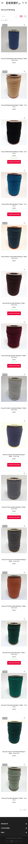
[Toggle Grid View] (21, 16)
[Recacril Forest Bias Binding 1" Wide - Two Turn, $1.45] (14, 633)
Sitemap (20, 838)
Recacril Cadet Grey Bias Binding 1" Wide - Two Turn (14, 408)
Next (6, 20)
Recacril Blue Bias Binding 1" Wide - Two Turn (14, 205)
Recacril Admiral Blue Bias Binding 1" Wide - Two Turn (14, 59)
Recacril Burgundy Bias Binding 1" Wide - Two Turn (14, 356)
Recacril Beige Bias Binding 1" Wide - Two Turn (14, 106)
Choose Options (14, 162)
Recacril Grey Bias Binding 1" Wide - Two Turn (14, 799)
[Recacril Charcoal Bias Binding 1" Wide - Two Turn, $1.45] (14, 487)
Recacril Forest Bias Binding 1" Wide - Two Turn (14, 653)
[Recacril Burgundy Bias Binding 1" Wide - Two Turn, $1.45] (14, 336)
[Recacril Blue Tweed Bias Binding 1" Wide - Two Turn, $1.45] (14, 237)
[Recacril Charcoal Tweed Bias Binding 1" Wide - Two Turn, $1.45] (14, 540)
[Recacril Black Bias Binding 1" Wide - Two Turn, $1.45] (14, 132)
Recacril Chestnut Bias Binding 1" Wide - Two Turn (14, 606)
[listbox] (9, 16)
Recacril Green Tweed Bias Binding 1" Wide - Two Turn (14, 752)
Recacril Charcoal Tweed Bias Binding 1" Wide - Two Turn (14, 560)
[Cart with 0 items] (26, 3)
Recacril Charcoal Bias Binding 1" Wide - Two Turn (14, 507)
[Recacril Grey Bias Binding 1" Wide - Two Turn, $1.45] (14, 779)
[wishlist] (24, 25)
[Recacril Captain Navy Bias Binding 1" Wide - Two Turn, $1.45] (14, 435)
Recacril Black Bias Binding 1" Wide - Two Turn (14, 152)
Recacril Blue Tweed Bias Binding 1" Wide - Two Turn (14, 257)
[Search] (23, 3)
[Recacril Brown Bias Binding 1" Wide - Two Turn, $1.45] (14, 283)
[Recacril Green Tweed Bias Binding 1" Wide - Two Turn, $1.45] (14, 732)
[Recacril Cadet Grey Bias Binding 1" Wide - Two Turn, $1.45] (14, 388)
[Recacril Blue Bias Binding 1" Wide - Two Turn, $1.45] (14, 184)
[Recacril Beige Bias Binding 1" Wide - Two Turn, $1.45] (14, 85)
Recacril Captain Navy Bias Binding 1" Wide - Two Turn (14, 455)
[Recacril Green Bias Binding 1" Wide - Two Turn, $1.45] (14, 685)
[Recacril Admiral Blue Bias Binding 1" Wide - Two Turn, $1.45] (14, 39)
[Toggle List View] (25, 16)
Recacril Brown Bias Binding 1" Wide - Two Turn (14, 304)
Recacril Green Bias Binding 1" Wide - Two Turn (14, 705)
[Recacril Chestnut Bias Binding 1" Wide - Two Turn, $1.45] (14, 586)
